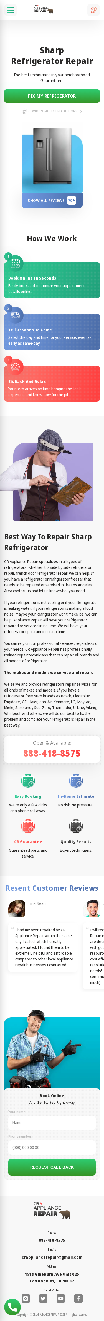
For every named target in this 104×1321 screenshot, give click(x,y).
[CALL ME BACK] (93, 10)
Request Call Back (52, 1167)
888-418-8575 (52, 753)
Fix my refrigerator (52, 96)
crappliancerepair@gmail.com (52, 1257)
